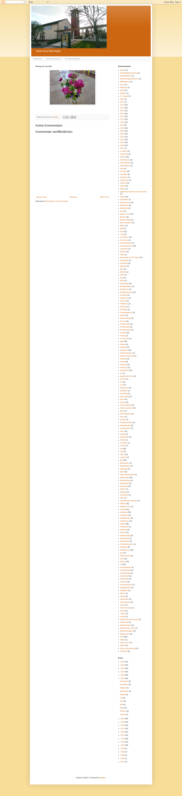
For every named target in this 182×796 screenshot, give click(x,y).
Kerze (122, 399)
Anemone (124, 177)
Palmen (123, 533)
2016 (122, 116)
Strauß (122, 596)
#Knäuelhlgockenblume (129, 79)
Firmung (123, 307)
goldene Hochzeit (127, 356)
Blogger (103, 778)
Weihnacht (124, 622)
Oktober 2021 (125, 507)
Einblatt (123, 272)
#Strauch (123, 87)
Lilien (122, 454)
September (124, 579)
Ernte (122, 281)
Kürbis (122, 440)
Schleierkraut (125, 573)
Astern (122, 189)
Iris (121, 373)
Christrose (124, 240)
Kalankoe (124, 391)
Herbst (122, 362)
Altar (122, 169)
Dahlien (123, 252)
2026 (122, 145)
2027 (122, 148)
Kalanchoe (124, 388)
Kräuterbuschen (126, 422)
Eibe (122, 269)
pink (121, 553)
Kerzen (123, 402)
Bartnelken (124, 205)
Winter (122, 645)
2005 (123, 759)
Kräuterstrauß (125, 425)
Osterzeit (123, 530)
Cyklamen (124, 249)
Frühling (123, 333)
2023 (122, 137)
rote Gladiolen (125, 567)
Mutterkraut (124, 483)
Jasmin (123, 379)
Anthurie (123, 183)
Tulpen (123, 614)
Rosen (122, 562)
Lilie (121, 451)
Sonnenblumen (126, 585)
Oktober (123, 504)
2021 (122, 131)
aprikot (122, 186)
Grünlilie (123, 359)
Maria (122, 472)
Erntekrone (124, 289)
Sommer (123, 582)
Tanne (122, 605)
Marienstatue (125, 480)
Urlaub (122, 617)
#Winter (123, 93)
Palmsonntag (125, 536)
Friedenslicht (125, 324)
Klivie (122, 411)
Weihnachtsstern (126, 631)
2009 (123, 752)
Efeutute (123, 266)
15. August (124, 96)
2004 (122, 99)
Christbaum (124, 237)
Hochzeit (123, 365)
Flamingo (123, 310)
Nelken (123, 489)
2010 (123, 749)
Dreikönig (124, 263)
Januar (123, 714)
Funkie (122, 336)
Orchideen (124, 515)
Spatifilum (124, 590)
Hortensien (124, 370)
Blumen (123, 217)
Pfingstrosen (125, 550)
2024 (122, 140)
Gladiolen (124, 350)
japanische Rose (126, 376)
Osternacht (124, 527)
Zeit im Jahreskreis (127, 648)
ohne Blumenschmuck (128, 501)
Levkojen (123, 443)
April (122, 708)
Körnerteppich (125, 414)
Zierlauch (123, 651)
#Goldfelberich (126, 76)
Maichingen (124, 463)
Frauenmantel (125, 318)
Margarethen (125, 466)
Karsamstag (124, 397)
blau (122, 211)
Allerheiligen (125, 166)
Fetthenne (124, 304)
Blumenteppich (126, 223)
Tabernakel (124, 599)
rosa (122, 559)
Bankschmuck (125, 203)
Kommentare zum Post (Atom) (56, 201)
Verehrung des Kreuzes (129, 619)
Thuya (122, 611)
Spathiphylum (125, 588)
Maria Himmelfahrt (127, 475)
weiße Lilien (125, 643)
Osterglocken (125, 518)
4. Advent (123, 151)
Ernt (121, 278)
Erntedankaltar (126, 286)
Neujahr (123, 492)
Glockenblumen (126, 353)
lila (121, 449)
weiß (122, 637)
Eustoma (123, 295)
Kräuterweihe (125, 428)
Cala (122, 234)
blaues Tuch (125, 214)
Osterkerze (124, 521)
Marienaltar (124, 478)
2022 (122, 134)
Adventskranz (125, 163)
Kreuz (122, 431)
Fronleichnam (125, 330)
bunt (122, 231)
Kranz (122, 417)
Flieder (123, 315)
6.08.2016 (124, 154)
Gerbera (123, 347)
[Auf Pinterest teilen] (75, 117)
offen (122, 498)
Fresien (123, 321)
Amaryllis (123, 174)
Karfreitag (124, 394)
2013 (122, 108)
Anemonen (124, 180)
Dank (122, 255)
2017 (122, 119)
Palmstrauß (124, 538)
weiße (122, 640)
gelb (122, 341)
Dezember (124, 260)
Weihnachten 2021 (127, 628)
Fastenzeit (124, 298)
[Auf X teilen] (69, 117)
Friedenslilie (125, 327)
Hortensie (124, 368)
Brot (121, 228)
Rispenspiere (125, 556)
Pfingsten (123, 547)
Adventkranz (125, 160)
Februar (123, 301)
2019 (122, 125)
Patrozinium (124, 541)
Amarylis (123, 171)
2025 (122, 142)
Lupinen (123, 457)
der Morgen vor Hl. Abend (130, 257)
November (124, 495)
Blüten (122, 226)
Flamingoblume (126, 313)
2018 (122, 122)
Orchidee (123, 512)
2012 (122, 105)
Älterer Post (104, 197)
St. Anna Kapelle (72, 59)
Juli (121, 382)
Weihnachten (125, 625)
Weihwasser (125, 634)
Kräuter (123, 420)
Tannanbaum (125, 602)
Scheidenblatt (125, 570)
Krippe (122, 434)
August (123, 197)
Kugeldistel (124, 437)
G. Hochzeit (124, 339)
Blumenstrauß (125, 220)
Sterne (122, 593)
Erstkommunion (126, 292)
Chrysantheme (126, 243)
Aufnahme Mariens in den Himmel (133, 192)
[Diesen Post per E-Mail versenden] (64, 117)
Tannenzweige (126, 608)
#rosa (122, 85)
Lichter (122, 446)
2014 (122, 111)
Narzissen (124, 486)
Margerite (124, 469)
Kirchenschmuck (53, 59)
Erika (122, 275)
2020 (122, 128)
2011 (122, 102)
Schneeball (124, 576)
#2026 (122, 70)
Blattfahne (124, 208)
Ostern (122, 524)
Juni (121, 385)
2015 (122, 114)
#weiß (122, 90)
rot (121, 564)
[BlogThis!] (67, 117)
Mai (121, 460)
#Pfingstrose (125, 82)
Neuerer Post (41, 197)
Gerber (123, 344)
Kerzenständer (126, 405)
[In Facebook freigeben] (72, 117)
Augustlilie (124, 200)
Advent (123, 157)
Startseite (37, 59)
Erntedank (124, 284)
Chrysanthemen (126, 246)
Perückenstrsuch (126, 544)
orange (123, 509)
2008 (123, 755)
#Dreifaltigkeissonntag (128, 73)
